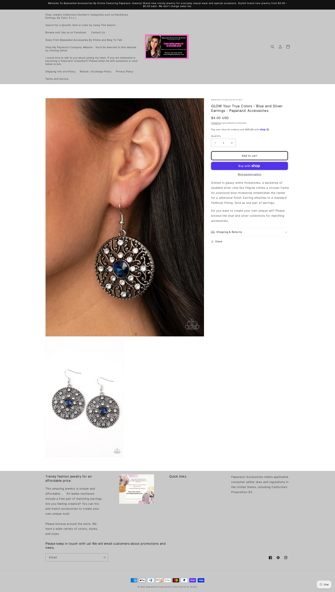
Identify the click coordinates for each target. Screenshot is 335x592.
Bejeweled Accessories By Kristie (162, 587)
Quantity (216, 136)
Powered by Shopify (187, 587)
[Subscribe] (104, 557)
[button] (272, 47)
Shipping (216, 123)
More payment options (249, 174)
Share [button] (218, 241)
